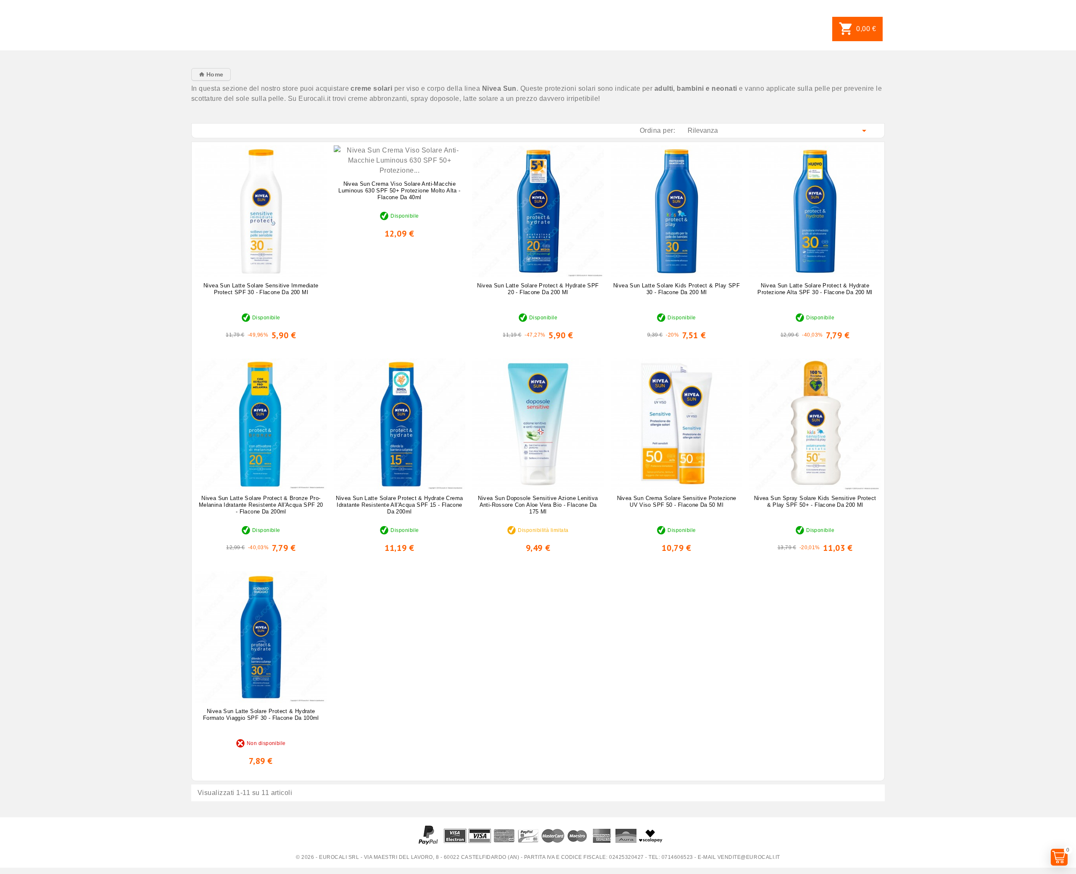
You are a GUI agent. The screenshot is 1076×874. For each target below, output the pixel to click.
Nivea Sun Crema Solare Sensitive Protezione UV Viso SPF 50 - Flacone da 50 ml (676, 501)
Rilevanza (778, 131)
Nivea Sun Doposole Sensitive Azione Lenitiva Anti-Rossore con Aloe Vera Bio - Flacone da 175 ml (538, 505)
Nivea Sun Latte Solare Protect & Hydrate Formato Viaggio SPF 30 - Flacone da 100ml (261, 714)
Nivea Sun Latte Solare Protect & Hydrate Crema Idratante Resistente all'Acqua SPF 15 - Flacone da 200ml (399, 505)
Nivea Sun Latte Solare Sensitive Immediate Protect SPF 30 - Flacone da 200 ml (260, 288)
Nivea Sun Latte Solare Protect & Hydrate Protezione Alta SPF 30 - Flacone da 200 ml (814, 288)
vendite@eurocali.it (748, 857)
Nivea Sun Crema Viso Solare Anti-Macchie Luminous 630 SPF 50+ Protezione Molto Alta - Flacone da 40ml (399, 190)
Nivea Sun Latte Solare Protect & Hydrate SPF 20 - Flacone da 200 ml (538, 288)
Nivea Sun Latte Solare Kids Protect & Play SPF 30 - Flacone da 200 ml (676, 288)
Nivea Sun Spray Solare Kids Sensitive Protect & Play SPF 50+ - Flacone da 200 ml (815, 501)
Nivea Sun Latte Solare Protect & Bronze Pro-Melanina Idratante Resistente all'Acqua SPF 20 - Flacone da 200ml (261, 505)
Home (213, 74)
